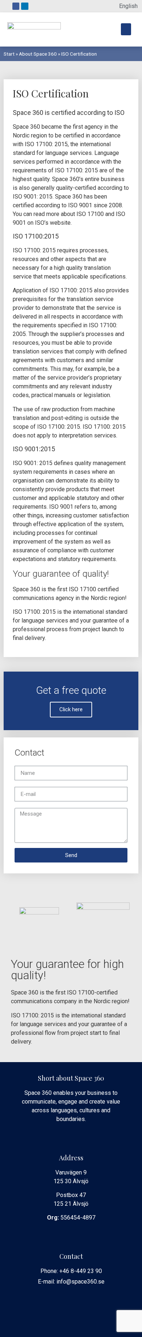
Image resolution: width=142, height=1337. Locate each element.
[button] (126, 29)
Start (9, 54)
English (128, 6)
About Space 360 (38, 54)
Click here (71, 709)
